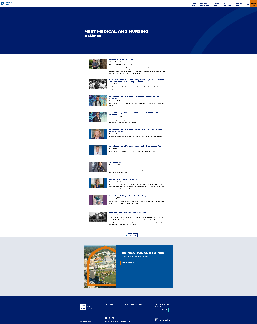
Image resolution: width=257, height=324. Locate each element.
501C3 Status (109, 307)
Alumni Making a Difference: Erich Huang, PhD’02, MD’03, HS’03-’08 (134, 97)
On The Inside (115, 163)
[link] (253, 3)
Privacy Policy (109, 304)
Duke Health (128, 307)
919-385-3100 (158, 306)
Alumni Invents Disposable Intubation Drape (128, 196)
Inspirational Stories (92, 24)
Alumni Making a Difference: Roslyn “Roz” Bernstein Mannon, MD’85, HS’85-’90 (136, 130)
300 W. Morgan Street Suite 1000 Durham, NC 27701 (118, 321)
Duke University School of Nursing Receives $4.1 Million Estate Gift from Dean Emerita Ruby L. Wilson (136, 81)
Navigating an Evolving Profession (124, 179)
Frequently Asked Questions (133, 304)
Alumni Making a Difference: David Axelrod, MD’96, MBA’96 (135, 146)
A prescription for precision (121, 59)
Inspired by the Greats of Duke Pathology (127, 212)
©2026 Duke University (86, 321)
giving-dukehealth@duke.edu (162, 304)
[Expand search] (248, 4)
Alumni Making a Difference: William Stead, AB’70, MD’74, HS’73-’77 (134, 114)
